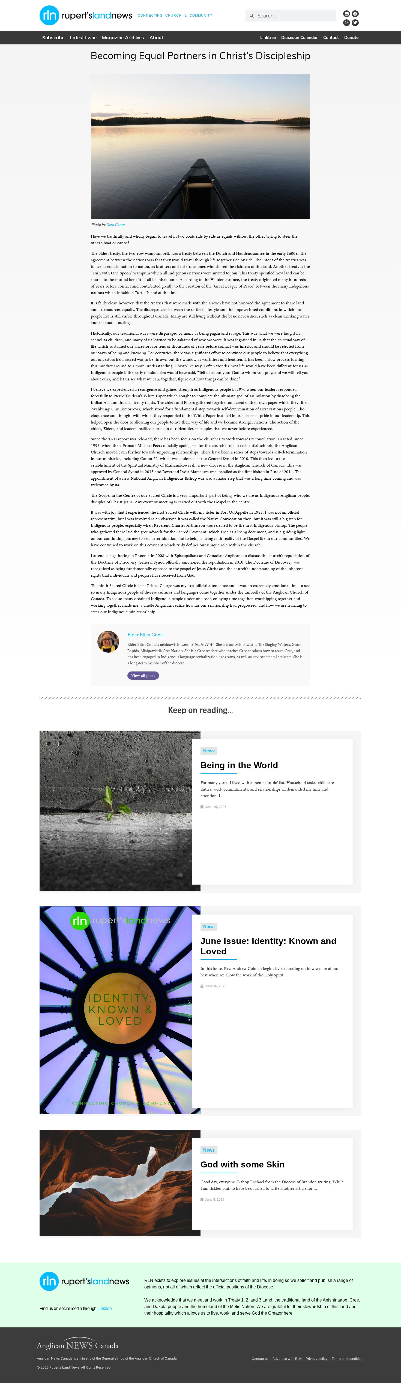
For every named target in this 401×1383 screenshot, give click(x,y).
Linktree (268, 38)
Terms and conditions (348, 1359)
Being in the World (239, 765)
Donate (351, 38)
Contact (331, 38)
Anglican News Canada (55, 1358)
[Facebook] (355, 13)
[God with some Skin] (120, 1234)
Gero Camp (115, 224)
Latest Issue (83, 38)
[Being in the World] (120, 889)
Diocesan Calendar (299, 38)
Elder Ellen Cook (145, 634)
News (209, 751)
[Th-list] (346, 13)
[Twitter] (355, 22)
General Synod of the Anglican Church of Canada (139, 1358)
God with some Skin (242, 1164)
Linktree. (105, 1308)
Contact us (260, 1359)
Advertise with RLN (287, 1359)
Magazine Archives (123, 38)
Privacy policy (317, 1359)
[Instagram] (346, 22)
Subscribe (53, 38)
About (156, 38)
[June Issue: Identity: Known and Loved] (120, 1112)
